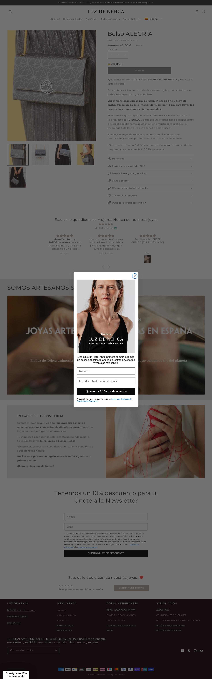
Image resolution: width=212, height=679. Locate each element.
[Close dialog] (134, 276)
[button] (16, 675)
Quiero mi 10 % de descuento (106, 391)
